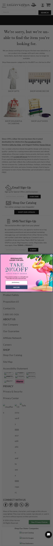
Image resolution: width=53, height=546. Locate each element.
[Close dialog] (51, 255)
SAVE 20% (16, 287)
